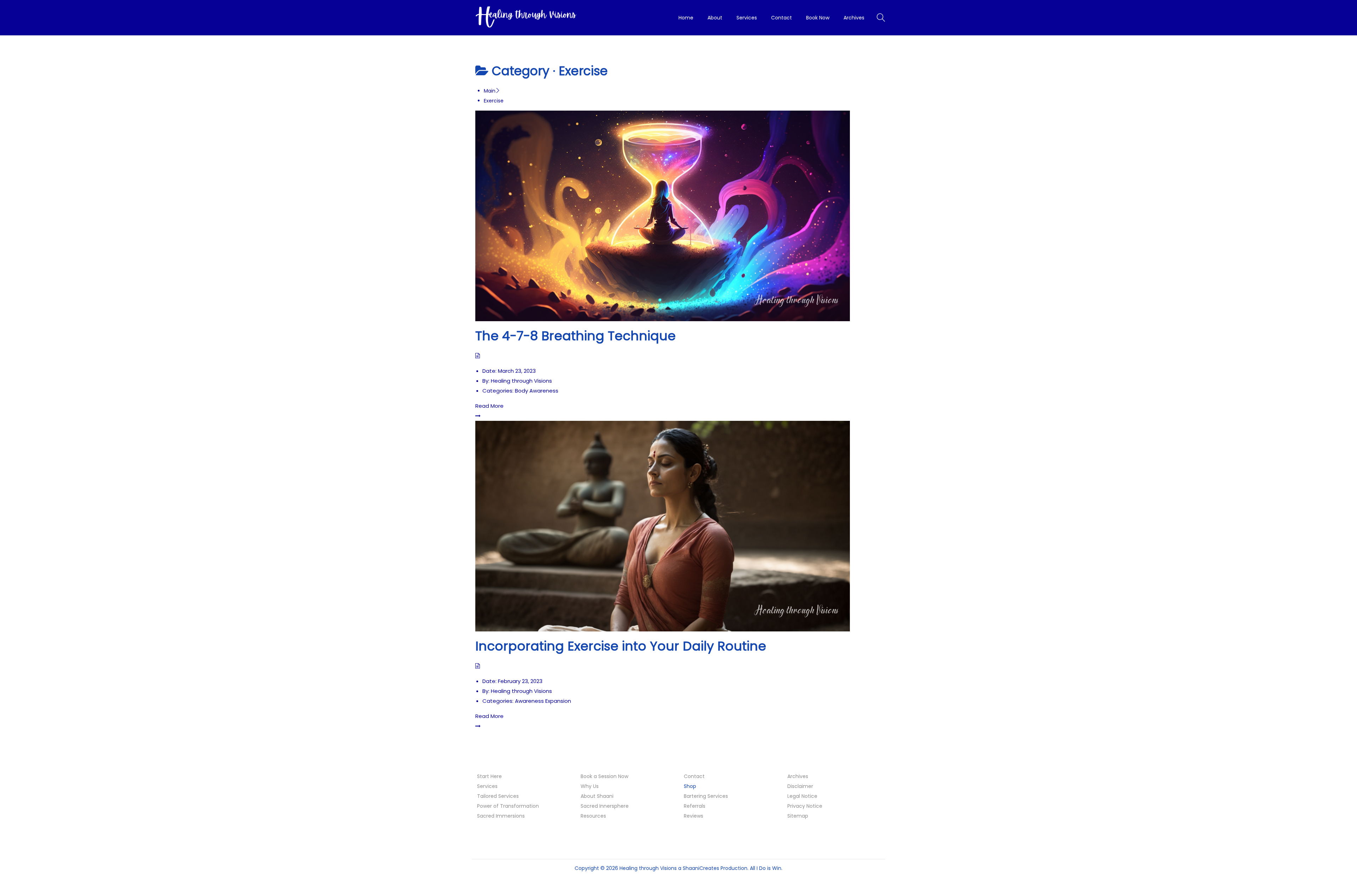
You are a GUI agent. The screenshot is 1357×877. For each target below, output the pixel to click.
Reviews (693, 815)
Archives (797, 776)
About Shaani (597, 796)
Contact (694, 776)
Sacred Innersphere (605, 806)
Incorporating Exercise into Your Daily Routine (620, 646)
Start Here (489, 776)
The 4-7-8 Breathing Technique (575, 336)
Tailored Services (498, 796)
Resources (593, 815)
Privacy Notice (804, 806)
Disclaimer (800, 786)
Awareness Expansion (543, 701)
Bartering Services (706, 796)
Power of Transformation (508, 806)
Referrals (694, 806)
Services (487, 786)
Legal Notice (802, 796)
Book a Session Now (604, 776)
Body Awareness (536, 390)
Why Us (590, 786)
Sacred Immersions (501, 815)
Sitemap (797, 815)
